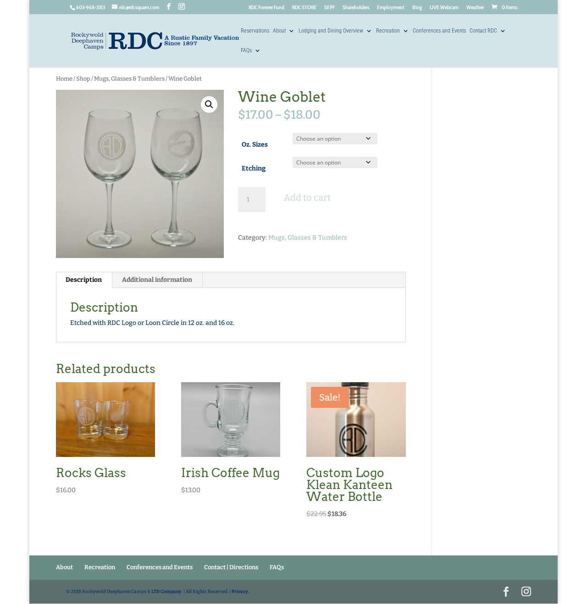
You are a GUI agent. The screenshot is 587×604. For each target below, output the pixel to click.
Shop (83, 78)
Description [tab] (84, 280)
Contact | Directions (231, 567)
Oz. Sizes (255, 144)
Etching (254, 168)
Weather (475, 8)
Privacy (240, 591)
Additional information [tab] (157, 280)
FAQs (246, 51)
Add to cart (307, 197)
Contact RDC (483, 31)
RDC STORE (304, 8)
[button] (209, 104)
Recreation (388, 31)
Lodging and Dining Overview (331, 31)
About (279, 31)
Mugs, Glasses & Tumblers (129, 78)
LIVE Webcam (444, 8)
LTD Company (166, 591)
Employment (390, 8)
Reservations (255, 31)
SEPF (329, 8)
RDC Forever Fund (266, 8)
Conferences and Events (439, 31)
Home (64, 78)
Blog (417, 8)
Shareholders (356, 8)
